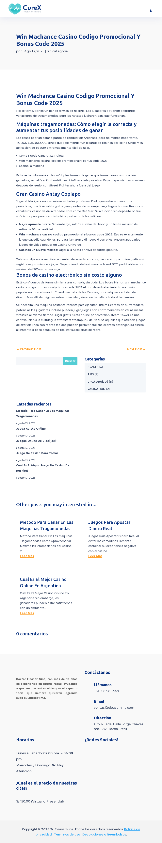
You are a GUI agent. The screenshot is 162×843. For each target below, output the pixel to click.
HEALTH (93, 366)
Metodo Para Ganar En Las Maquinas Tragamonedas (43, 413)
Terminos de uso (67, 834)
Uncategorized (98, 381)
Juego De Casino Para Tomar (37, 453)
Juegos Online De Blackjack (36, 440)
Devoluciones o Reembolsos (104, 834)
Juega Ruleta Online (31, 428)
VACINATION (96, 388)
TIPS (91, 374)
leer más (27, 556)
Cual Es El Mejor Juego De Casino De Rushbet (42, 468)
